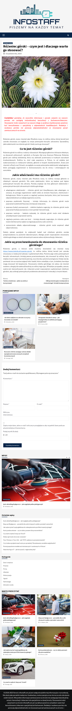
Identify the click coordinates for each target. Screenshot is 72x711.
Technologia (7, 581)
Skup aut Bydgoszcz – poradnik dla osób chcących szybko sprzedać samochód (28, 524)
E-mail (40, 404)
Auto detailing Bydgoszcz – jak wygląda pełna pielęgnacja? (23, 504)
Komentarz (7, 378)
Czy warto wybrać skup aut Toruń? (14, 533)
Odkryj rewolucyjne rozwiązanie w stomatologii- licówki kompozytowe (56, 281)
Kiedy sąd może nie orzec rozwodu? (14, 537)
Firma (5, 569)
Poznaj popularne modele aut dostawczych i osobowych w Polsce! (24, 546)
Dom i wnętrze (8, 562)
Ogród (5, 578)
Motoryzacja (6, 499)
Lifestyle (6, 572)
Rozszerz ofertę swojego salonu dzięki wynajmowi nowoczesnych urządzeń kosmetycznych (17, 354)
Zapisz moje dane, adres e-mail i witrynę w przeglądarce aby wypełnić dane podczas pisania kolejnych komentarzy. (34, 426)
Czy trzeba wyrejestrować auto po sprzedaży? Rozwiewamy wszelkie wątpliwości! (29, 543)
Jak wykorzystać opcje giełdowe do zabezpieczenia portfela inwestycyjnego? (27, 527)
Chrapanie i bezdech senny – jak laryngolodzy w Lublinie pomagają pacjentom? (50, 320)
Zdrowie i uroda (8, 43)
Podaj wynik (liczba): (10, 431)
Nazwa (6, 404)
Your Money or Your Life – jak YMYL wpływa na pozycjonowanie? (24, 540)
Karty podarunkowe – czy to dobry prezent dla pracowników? (22, 530)
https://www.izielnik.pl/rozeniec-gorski (17, 251)
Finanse (5, 566)
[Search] (68, 35)
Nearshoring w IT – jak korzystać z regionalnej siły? (19, 549)
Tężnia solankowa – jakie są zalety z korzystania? (15, 281)
